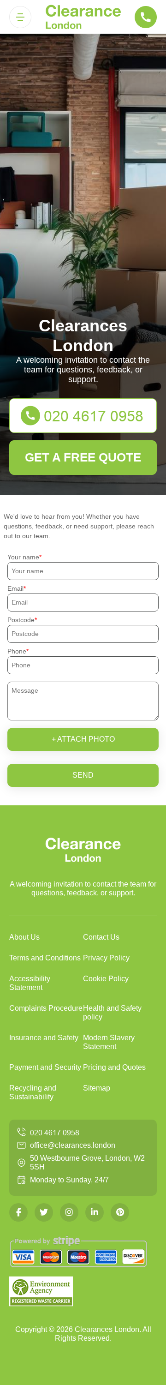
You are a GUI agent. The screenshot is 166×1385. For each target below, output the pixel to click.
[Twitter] (44, 1212)
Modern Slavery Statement (109, 1042)
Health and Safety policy (112, 1012)
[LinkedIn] (94, 1212)
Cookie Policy (106, 979)
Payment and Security (45, 1067)
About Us (24, 937)
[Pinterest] (120, 1212)
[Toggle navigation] (20, 17)
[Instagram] (69, 1212)
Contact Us (101, 937)
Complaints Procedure (46, 1008)
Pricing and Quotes (114, 1067)
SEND (83, 775)
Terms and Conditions (45, 958)
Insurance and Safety (43, 1038)
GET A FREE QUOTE (83, 457)
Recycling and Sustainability (32, 1092)
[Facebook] (18, 1212)
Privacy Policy (106, 958)
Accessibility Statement (29, 983)
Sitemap (96, 1088)
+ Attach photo (83, 739)
